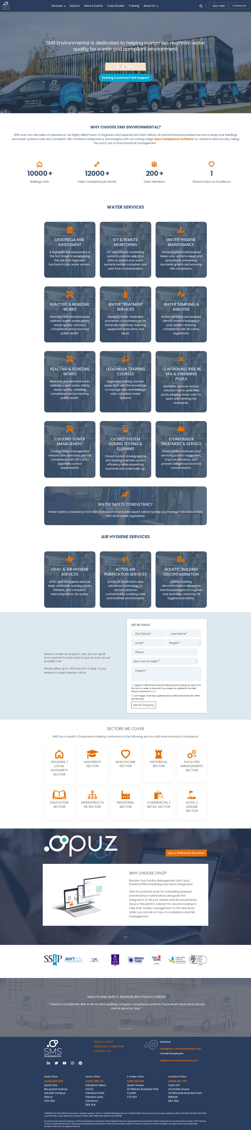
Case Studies (115, 6)
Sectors (75, 6)
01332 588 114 (94, 1081)
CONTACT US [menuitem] (102, 1051)
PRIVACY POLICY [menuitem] (104, 1042)
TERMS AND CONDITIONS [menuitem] (109, 1046)
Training (134, 6)
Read (153, 691)
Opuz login (218, 5)
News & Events (93, 6)
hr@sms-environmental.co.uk (178, 1060)
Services (56, 6)
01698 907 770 (177, 1081)
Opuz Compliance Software (173, 139)
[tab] (124, 937)
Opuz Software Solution (186, 853)
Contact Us (239, 5)
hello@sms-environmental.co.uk (180, 1048)
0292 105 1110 (135, 1081)
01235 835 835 (53, 1081)
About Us (149, 6)
